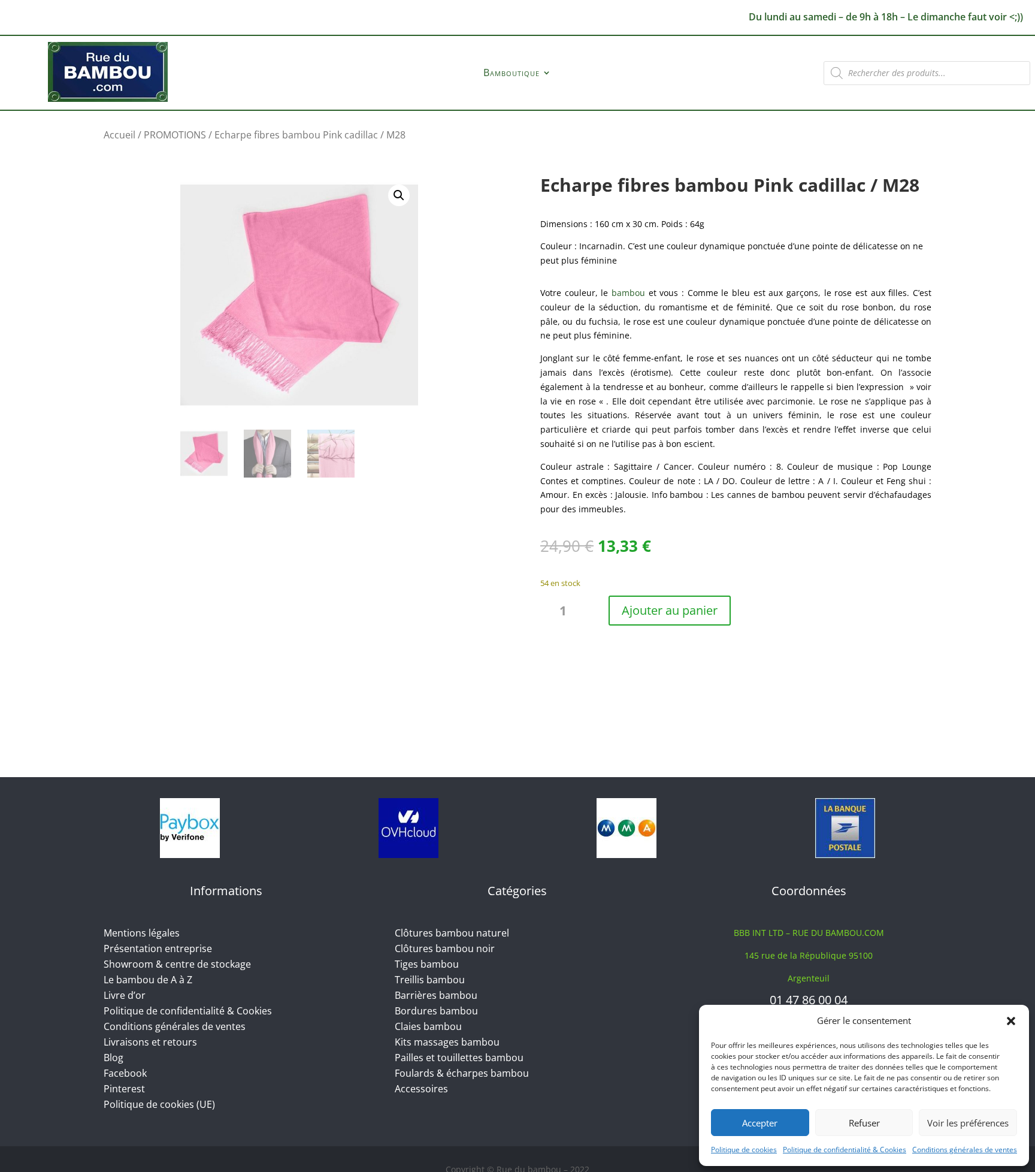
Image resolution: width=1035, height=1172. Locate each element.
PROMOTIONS (175, 134)
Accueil (119, 134)
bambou (628, 292)
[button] (1011, 1021)
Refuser (864, 1123)
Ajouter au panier (670, 610)
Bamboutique (511, 73)
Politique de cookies (744, 1149)
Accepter (759, 1123)
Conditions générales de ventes (964, 1149)
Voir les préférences (968, 1123)
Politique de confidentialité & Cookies (844, 1149)
